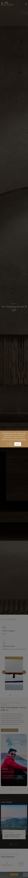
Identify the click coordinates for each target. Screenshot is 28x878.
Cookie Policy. (22, 439)
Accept (17, 444)
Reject (10, 444)
